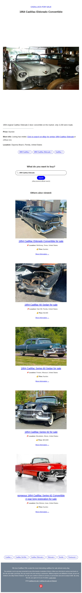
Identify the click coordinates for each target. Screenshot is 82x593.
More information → (42, 254)
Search (41, 178)
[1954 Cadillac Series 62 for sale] (41, 429)
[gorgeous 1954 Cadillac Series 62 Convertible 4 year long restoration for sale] (41, 492)
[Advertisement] (41, 30)
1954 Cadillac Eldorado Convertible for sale (41, 241)
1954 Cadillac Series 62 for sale (41, 432)
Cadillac (59, 152)
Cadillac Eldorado (37, 557)
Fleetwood (71, 557)
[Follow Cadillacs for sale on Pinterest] (41, 587)
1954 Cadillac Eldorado (42, 152)
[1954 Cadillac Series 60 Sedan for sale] (41, 365)
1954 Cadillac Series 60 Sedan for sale (41, 368)
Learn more (52, 577)
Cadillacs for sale (41, 7)
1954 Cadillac (24, 152)
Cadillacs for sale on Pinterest (48, 581)
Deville (61, 557)
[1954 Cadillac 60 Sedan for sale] (41, 301)
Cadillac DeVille (21, 557)
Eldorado (51, 557)
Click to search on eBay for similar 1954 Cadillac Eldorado (50, 137)
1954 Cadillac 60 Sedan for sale (41, 304)
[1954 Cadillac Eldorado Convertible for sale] (41, 238)
